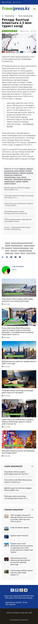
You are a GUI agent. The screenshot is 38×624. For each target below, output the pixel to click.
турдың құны (9, 181)
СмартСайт (24, 620)
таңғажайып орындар (22, 179)
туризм (18, 181)
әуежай (28, 171)
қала (18, 177)
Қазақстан (8, 175)
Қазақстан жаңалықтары (13, 176)
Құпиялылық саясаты (13, 602)
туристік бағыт (10, 183)
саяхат (23, 177)
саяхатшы (8, 179)
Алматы (22, 169)
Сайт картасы (10, 604)
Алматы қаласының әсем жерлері (18, 170)
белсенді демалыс (11, 173)
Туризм (25, 181)
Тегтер (24, 602)
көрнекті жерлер (26, 173)
